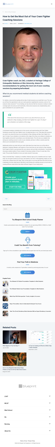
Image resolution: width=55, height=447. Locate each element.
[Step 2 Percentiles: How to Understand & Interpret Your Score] (5, 306)
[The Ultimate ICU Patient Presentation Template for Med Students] (5, 283)
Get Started (27, 255)
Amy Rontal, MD (28, 23)
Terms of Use (23, 441)
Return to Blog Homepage (10, 11)
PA (5, 417)
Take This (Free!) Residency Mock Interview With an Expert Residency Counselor (30, 311)
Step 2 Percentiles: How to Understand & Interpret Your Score (25, 303)
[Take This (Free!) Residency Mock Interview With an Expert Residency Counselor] (5, 313)
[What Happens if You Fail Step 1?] (14, 337)
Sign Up (27, 231)
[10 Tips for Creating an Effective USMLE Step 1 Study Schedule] (40, 337)
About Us (8, 431)
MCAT (7, 403)
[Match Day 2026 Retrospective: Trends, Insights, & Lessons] (5, 298)
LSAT (6, 396)
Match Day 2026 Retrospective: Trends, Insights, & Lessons (25, 296)
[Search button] (50, 209)
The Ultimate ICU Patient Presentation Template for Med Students (26, 281)
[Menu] (51, 4)
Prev (6, 198)
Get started (27, 272)
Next (48, 198)
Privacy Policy (31, 441)
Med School (8, 410)
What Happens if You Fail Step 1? (11, 345)
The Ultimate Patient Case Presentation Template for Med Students (27, 288)
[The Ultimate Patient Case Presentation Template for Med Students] (5, 291)
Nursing (7, 424)
